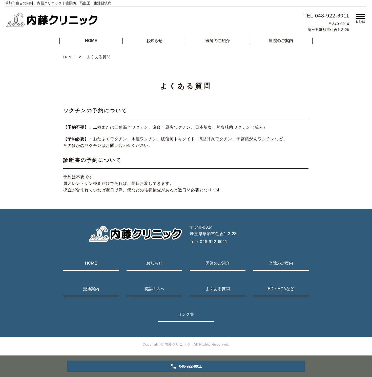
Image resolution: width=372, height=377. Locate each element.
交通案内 (91, 289)
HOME (91, 40)
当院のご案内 (281, 40)
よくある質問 (217, 289)
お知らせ (154, 40)
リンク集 (186, 314)
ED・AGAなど (281, 289)
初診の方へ (154, 289)
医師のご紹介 (217, 40)
